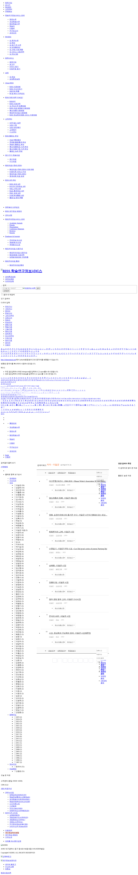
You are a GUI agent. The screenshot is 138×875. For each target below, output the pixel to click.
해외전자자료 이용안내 (14, 249)
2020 (19, 728)
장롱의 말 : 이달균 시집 (58, 582)
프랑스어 (8, 318)
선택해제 (4, 467)
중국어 (7, 311)
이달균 (20, 485)
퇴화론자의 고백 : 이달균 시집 (61, 532)
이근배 (20, 677)
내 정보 (12, 77)
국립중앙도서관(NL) (17, 820)
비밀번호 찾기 (14, 69)
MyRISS (8, 7)
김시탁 (20, 499)
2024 (19, 719)
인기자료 (12, 161)
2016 (19, 736)
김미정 (20, 703)
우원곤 (20, 651)
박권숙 (20, 627)
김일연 (20, 563)
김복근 (20, 518)
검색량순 (12, 478)
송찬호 (20, 618)
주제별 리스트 (14, 245)
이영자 (20, 533)
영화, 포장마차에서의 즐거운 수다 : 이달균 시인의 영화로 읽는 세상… (78, 515)
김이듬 (20, 646)
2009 (19, 747)
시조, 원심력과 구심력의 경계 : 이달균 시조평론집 (70, 633)
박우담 (20, 507)
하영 (19, 521)
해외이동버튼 (6, 873)
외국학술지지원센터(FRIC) (19, 799)
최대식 (20, 670)
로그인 (7, 5)
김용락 (20, 708)
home (7, 455)
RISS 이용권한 (14, 104)
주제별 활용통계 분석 (17, 142)
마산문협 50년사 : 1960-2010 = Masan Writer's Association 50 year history (77, 481)
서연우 (20, 641)
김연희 (20, 596)
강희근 (20, 686)
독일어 (7, 320)
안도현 (20, 675)
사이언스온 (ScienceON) (18, 826)
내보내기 (51, 473)
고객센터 (8, 9)
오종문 (20, 566)
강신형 (20, 611)
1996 (19, 758)
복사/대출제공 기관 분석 (18, 147)
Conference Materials (16, 229)
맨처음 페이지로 (55, 660)
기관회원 (12, 806)
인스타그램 (9, 867)
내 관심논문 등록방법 (17, 106)
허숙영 (20, 648)
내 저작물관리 (14, 47)
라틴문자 (8, 334)
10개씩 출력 (100, 658)
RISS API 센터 (10, 180)
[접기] (118, 472)
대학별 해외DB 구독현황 (18, 257)
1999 (19, 756)
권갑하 (20, 644)
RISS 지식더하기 (15, 89)
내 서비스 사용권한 (16, 52)
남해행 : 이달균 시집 (57, 566)
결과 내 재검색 (9, 295)
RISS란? (12, 101)
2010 (19, 745)
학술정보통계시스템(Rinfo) (19, 797)
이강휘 (20, 630)
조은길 (20, 658)
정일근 (20, 620)
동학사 (58, 552)
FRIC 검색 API (14, 193)
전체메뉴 (8, 11)
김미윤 (20, 570)
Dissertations (13, 227)
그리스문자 (9, 316)
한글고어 (8, 313)
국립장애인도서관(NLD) (18, 817)
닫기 (2, 414)
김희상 (20, 679)
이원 (19, 691)
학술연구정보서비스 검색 (15, 15)
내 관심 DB (13, 54)
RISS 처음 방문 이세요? (14, 97)
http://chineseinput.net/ (8, 360)
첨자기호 (8, 331)
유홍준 (20, 682)
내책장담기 (61, 473)
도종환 (20, 665)
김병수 (20, 537)
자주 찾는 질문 (15, 123)
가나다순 (12, 481)
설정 (7, 73)
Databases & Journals (12, 236)
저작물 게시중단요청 (13, 841)
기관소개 (8, 837)
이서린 (20, 502)
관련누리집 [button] (9, 792)
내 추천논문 (14, 41)
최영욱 (20, 559)
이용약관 (8, 830)
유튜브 (7, 869)
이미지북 (59, 518)
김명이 (20, 625)
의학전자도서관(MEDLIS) (19, 811)
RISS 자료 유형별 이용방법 (19, 108)
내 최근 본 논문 (15, 45)
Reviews (12, 231)
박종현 (20, 604)
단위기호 (8, 338)
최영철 (20, 615)
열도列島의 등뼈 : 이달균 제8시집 (63, 498)
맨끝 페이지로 (91, 660)
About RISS (9, 83)
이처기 (20, 528)
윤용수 (20, 608)
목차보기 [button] (70, 490)
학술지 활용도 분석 (16, 144)
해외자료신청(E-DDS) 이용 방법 (21, 169)
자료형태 (12, 769)
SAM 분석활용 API (16, 195)
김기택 (20, 672)
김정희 (20, 663)
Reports (12, 233)
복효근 (20, 634)
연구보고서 (13, 31)
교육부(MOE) (14, 815)
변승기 (20, 710)
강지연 (20, 698)
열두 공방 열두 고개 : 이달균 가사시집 (65, 599)
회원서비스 (9, 58)
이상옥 (20, 504)
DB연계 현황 (14, 91)
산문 (19, 660)
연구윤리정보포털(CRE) (18, 824)
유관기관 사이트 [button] (11, 813)
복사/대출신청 (59, 490)
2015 (19, 738)
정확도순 (99, 472)
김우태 (20, 599)
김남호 (20, 589)
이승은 (20, 587)
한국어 (20, 767)
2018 (19, 732)
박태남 (20, 561)
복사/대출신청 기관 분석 (18, 149)
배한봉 (20, 525)
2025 (19, 717)
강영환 (20, 712)
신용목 (20, 701)
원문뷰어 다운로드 (12, 207)
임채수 (20, 639)
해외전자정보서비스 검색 (15, 219)
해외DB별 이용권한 (16, 255)
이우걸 (20, 509)
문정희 (20, 585)
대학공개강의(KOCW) (17, 795)
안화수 (20, 577)
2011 (19, 743)
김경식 (20, 535)
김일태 (20, 488)
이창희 (20, 689)
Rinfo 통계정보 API (16, 191)
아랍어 (7, 345)
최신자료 (12, 159)
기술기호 (8, 329)
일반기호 (8, 340)
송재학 (20, 622)
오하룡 (20, 511)
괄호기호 (8, 325)
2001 (19, 754)
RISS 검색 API (14, 184)
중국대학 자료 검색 (16, 176)
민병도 (20, 705)
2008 (19, 749)
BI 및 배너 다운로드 (17, 93)
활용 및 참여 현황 (16, 198)
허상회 (20, 551)
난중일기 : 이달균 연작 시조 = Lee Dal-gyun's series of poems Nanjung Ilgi (78, 549)
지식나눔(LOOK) (15, 808)
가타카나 (8, 309)
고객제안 (12, 130)
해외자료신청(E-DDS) (13, 165)
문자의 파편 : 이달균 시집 (59, 616)
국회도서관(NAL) (16, 822)
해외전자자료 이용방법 (18, 113)
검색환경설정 (14, 79)
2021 (19, 726)
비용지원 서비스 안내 (17, 172)
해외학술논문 (14, 24)
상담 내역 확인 (15, 127)
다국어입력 (9, 281)
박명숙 (20, 540)
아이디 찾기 (14, 67)
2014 (19, 741)
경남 (57, 620)
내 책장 (12, 43)
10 (46, 631)
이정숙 (20, 582)
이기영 (20, 497)
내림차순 (99, 476)
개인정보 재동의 (11, 835)
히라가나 (8, 306)
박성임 (20, 656)
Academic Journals (15, 223)
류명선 (20, 684)
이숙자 (20, 544)
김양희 (20, 667)
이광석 (20, 516)
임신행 (20, 568)
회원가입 (8, 3)
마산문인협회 (60, 485)
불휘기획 (59, 569)
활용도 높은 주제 (15, 151)
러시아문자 (9, 336)
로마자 (7, 343)
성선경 (20, 490)
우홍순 (20, 653)
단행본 (12, 28)
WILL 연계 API (15, 189)
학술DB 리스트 (15, 242)
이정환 (20, 514)
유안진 (20, 592)
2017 (19, 734)
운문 (19, 637)
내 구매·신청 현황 (16, 50)
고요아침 (59, 535)
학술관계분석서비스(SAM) (19, 802)
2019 (19, 730)
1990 (19, 760)
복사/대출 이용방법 (16, 110)
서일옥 (20, 580)
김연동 (20, 554)
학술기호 (8, 327)
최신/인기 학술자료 (12, 155)
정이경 (20, 573)
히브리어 (8, 322)
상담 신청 (13, 125)
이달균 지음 (21, 530)
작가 (57, 502)
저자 (11, 483)
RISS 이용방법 (14, 87)
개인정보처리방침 (12, 833)
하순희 (20, 523)
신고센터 (12, 132)
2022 (19, 723)
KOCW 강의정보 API (17, 186)
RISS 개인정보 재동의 (13, 211)
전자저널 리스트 (15, 240)
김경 (19, 696)
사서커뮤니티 (14, 804)
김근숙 (20, 575)
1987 (19, 762)
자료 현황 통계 (15, 140)
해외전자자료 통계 (12, 261)
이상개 (20, 549)
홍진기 (20, 594)
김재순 (20, 601)
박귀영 (20, 632)
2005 (19, 751)
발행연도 (12, 715)
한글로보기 (72, 473)
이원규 (20, 693)
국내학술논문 (14, 22)
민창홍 (20, 495)
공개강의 (12, 33)
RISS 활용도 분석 (11, 136)
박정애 (20, 613)
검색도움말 (9, 279)
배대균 (20, 556)
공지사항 (8, 215)
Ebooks (12, 225)
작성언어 (12, 764)
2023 (19, 721)
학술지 (12, 26)
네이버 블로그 (10, 864)
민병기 (20, 606)
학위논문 (12, 19)
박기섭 (20, 547)
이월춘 (20, 492)
